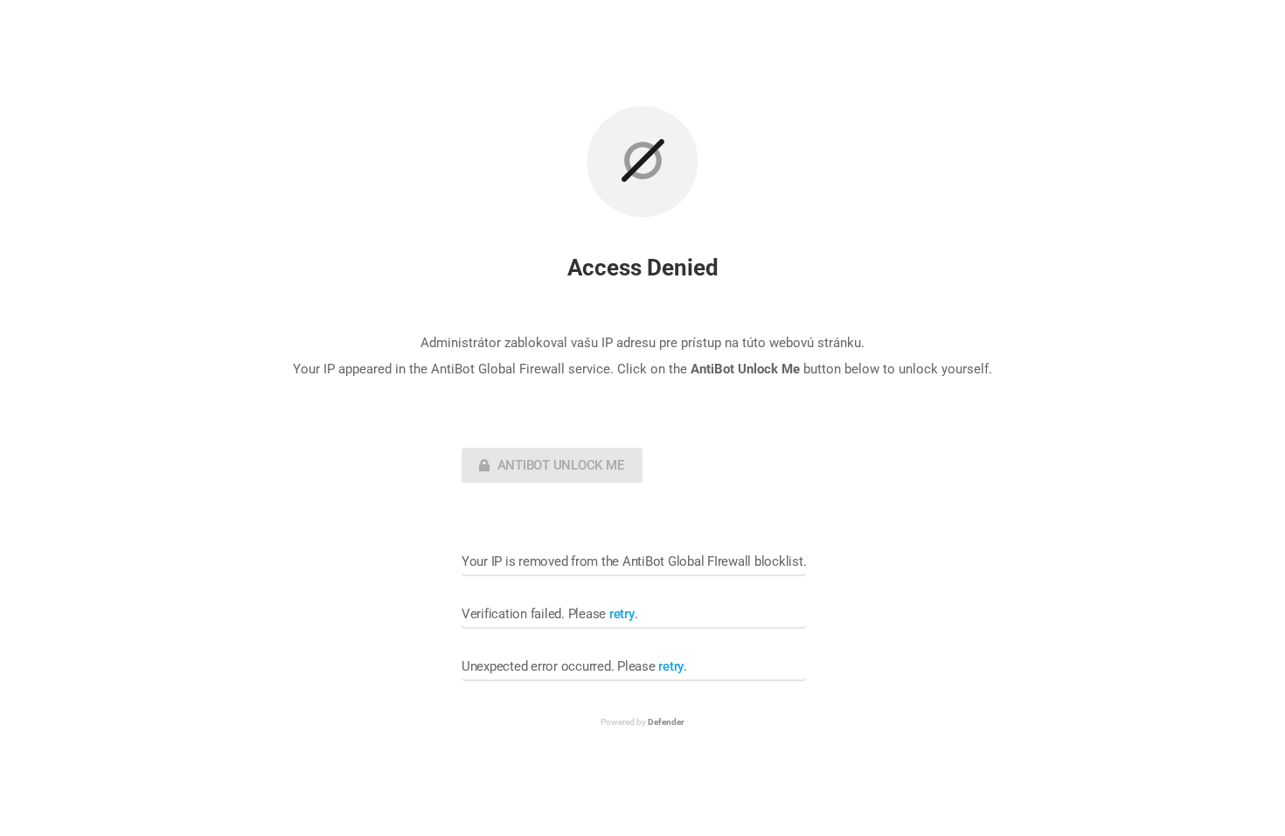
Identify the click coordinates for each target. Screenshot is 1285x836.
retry (622, 614)
